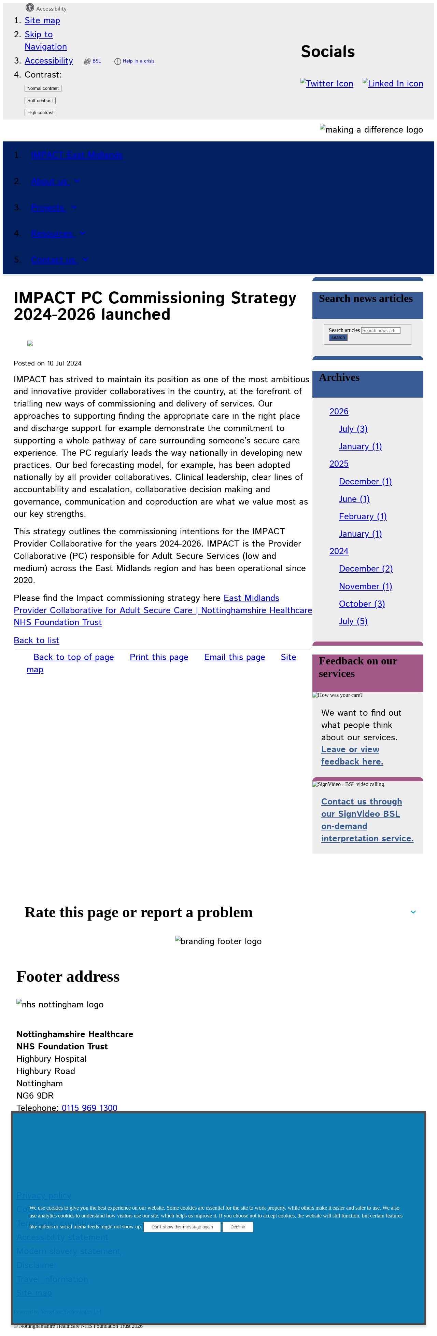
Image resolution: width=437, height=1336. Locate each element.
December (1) (365, 482)
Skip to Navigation (46, 40)
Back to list (36, 640)
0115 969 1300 (89, 1108)
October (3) (362, 604)
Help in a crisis (138, 61)
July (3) (353, 429)
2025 (339, 464)
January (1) (360, 446)
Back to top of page (73, 657)
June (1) (354, 499)
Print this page (159, 657)
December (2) (366, 569)
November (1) (365, 586)
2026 (339, 411)
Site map (42, 20)
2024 (339, 551)
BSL (97, 61)
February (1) (363, 516)
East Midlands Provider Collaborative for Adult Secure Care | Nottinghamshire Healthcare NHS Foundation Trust (163, 610)
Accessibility (50, 9)
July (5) (353, 621)
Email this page (234, 657)
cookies (54, 1208)
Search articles (344, 330)
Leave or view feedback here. (352, 755)
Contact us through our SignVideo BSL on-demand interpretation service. (367, 820)
